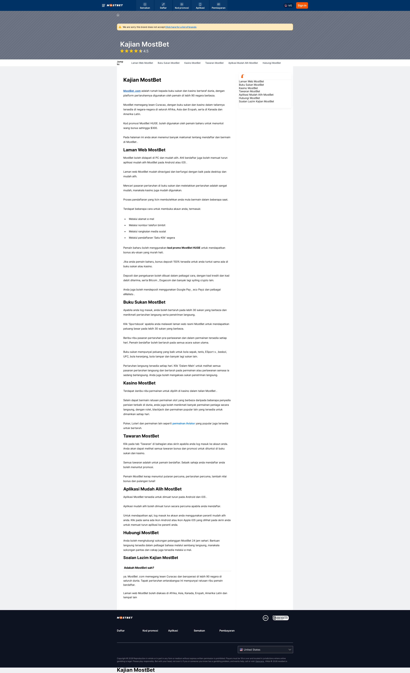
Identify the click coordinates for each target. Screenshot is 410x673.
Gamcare (259, 661)
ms (290, 5)
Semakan (199, 630)
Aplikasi (173, 630)
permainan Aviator (183, 423)
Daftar (121, 630)
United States (252, 649)
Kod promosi (150, 630)
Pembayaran (227, 630)
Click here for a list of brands (181, 27)
